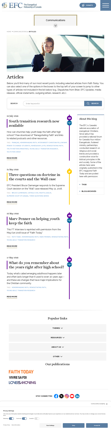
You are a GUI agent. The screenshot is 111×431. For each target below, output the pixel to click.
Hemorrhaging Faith (28, 142)
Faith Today (16, 237)
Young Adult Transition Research (44, 149)
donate (89, 5)
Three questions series (39, 196)
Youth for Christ (14, 152)
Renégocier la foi (38, 146)
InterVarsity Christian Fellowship (52, 142)
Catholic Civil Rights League (39, 193)
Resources (56, 338)
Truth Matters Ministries (18, 149)
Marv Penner (45, 237)
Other (56, 356)
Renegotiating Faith (55, 146)
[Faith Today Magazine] (21, 374)
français (15, 142)
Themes (56, 328)
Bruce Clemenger (19, 193)
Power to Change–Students (18, 146)
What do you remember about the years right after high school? (36, 265)
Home (9, 32)
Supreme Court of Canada (17, 196)
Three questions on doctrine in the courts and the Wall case (34, 177)
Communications (55, 20)
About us (56, 347)
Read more (12, 158)
